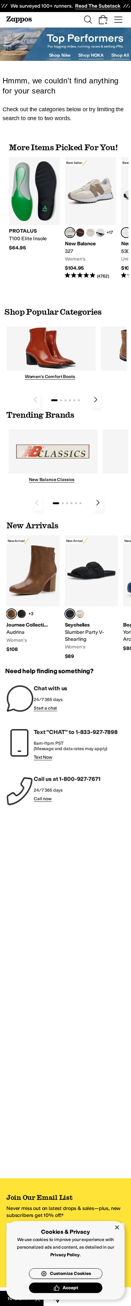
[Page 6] (79, 400)
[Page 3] (65, 400)
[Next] (96, 399)
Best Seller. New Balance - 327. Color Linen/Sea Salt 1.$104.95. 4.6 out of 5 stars (90, 218)
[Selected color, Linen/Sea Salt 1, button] (70, 233)
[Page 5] (74, 400)
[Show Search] (87, 19)
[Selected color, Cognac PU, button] (11, 614)
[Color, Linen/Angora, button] (90, 233)
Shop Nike (60, 55)
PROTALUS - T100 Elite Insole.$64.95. (34, 204)
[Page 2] (61, 400)
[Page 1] (54, 400)
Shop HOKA (91, 55)
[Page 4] (70, 400)
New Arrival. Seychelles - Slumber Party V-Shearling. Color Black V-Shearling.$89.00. (91, 597)
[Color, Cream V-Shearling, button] (80, 614)
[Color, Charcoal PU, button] (22, 614)
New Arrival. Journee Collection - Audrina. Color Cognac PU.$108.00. (33, 594)
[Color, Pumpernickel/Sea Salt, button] (80, 233)
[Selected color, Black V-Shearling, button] (70, 614)
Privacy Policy (65, 1255)
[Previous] (35, 399)
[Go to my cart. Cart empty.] (103, 19)
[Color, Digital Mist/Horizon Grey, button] (100, 233)
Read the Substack (97, 6)
